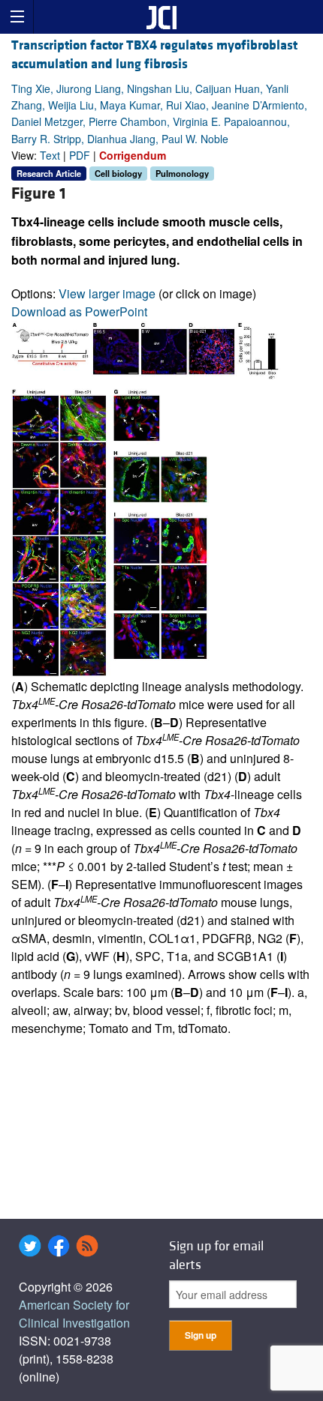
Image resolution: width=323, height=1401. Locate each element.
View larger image (107, 293)
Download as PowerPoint (79, 311)
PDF (79, 155)
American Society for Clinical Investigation (74, 1313)
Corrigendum (132, 155)
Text (50, 155)
